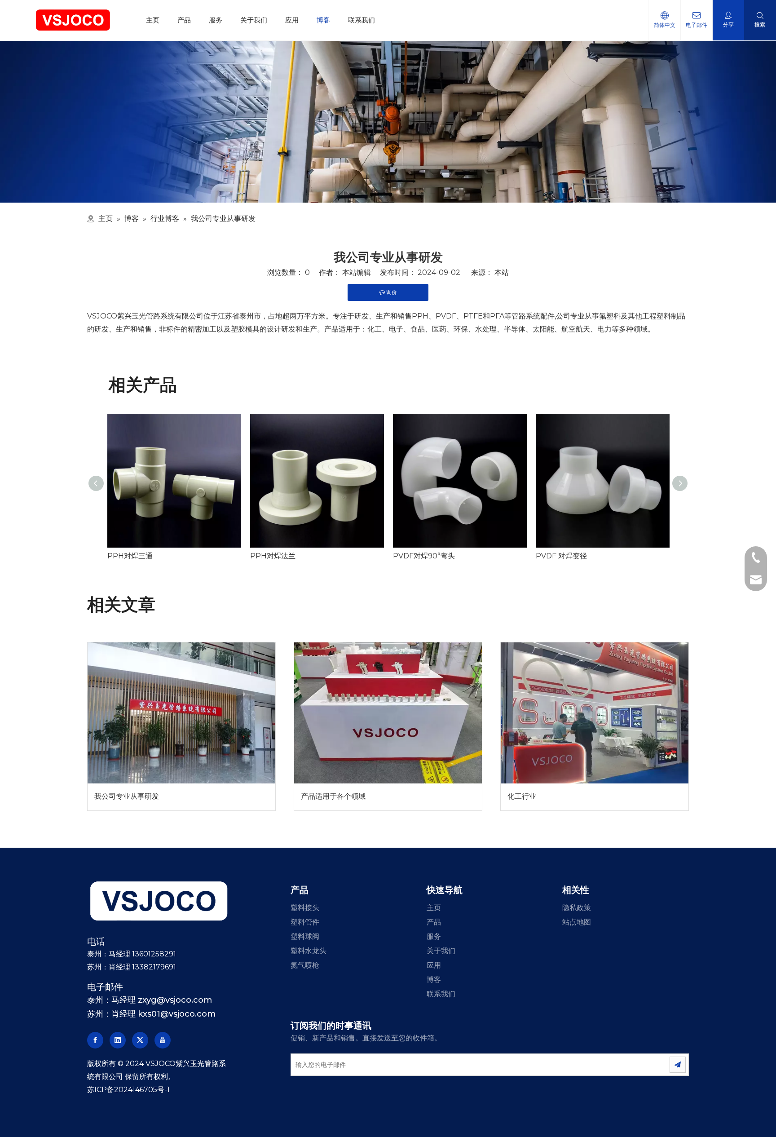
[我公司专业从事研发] (181, 712)
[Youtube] (162, 1040)
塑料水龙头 (308, 951)
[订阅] (678, 1065)
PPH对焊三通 (130, 556)
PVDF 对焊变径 (561, 556)
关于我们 (253, 20)
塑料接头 (305, 907)
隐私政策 (576, 907)
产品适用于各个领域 (333, 796)
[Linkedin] (118, 1040)
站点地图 (576, 922)
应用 (292, 20)
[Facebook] (95, 1040)
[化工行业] (594, 712)
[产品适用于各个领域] (388, 712)
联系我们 (361, 20)
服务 (215, 20)
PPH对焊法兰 (272, 556)
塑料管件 (305, 922)
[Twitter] (140, 1040)
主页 (152, 20)
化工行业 (521, 796)
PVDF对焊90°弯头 (424, 556)
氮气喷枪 (305, 965)
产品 (184, 20)
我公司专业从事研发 (126, 796)
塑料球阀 (305, 936)
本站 (501, 272)
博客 (323, 20)
